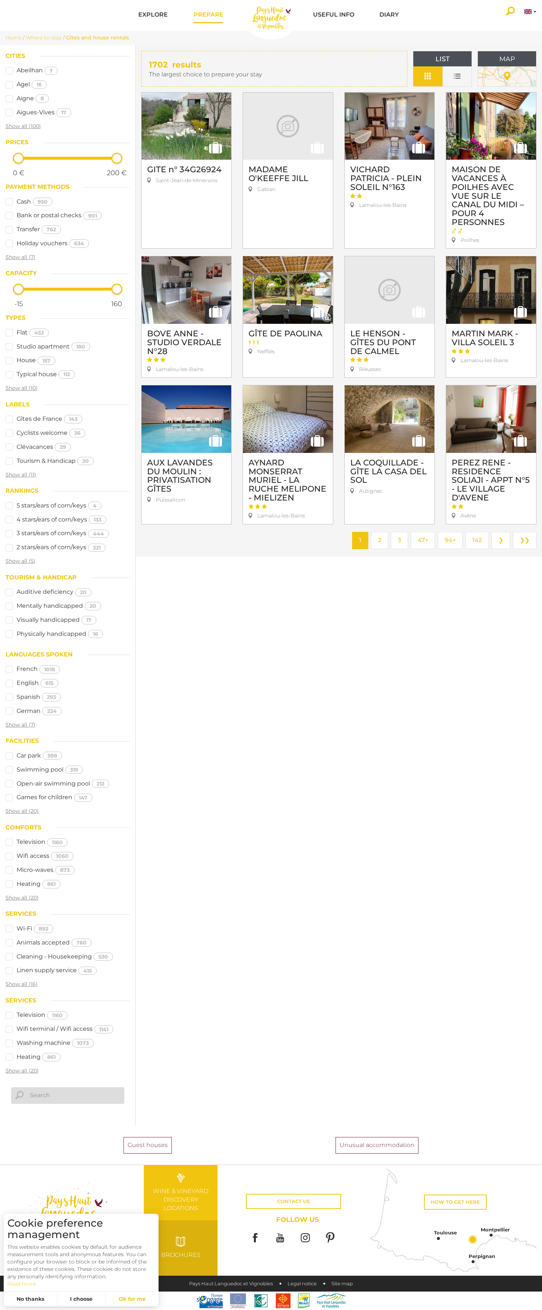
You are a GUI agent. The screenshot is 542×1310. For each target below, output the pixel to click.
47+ (423, 540)
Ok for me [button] (132, 1299)
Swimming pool (47, 769)
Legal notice (302, 1283)
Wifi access (43, 855)
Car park (37, 755)
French (36, 668)
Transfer (36, 229)
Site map (342, 1283)
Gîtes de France (47, 418)
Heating (36, 883)
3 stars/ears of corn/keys (60, 533)
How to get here (455, 1202)
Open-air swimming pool (60, 783)
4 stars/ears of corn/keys (59, 519)
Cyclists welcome (48, 432)
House (34, 360)
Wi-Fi (32, 928)
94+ (450, 540)
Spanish (36, 696)
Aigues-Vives (41, 112)
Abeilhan (35, 70)
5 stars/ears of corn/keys (57, 505)
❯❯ (524, 540)
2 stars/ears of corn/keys (59, 547)
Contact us (293, 1201)
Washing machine (53, 1042)
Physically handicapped (57, 633)
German (37, 710)
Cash (32, 201)
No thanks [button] (30, 1299)
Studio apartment (51, 346)
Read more (21, 1283)
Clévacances (41, 446)
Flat (30, 332)
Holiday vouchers (50, 243)
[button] (153, 15)
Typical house (43, 374)
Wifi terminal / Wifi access (62, 1028)
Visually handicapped (54, 619)
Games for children (52, 797)
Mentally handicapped (56, 605)
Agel (29, 84)
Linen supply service (54, 970)
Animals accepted (52, 942)
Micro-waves (43, 869)
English (35, 682)
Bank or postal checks (57, 215)
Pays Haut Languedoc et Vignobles (231, 1283)
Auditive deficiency (52, 591)
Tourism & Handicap (53, 460)
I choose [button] (81, 1299)
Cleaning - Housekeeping (62, 956)
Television (40, 841)
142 (477, 540)
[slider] (18, 158)
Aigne (30, 98)
